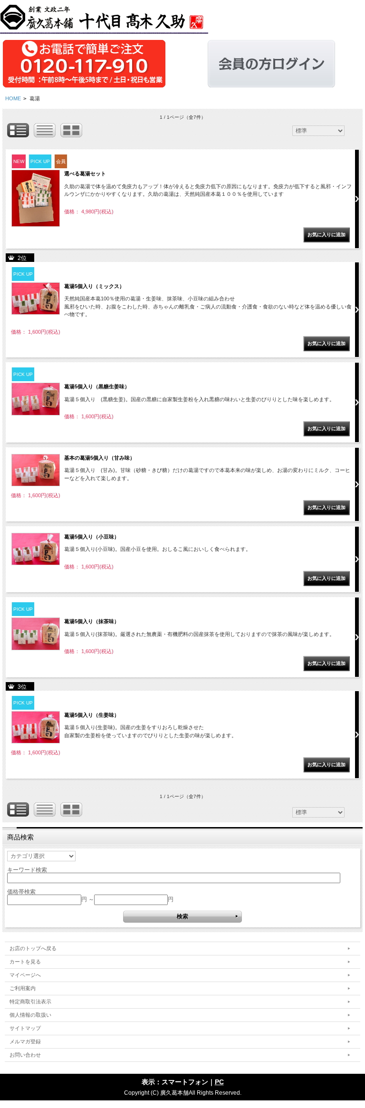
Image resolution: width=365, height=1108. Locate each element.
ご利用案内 (23, 988)
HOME (13, 98)
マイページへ (25, 975)
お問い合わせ (25, 1055)
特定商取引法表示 (30, 1001)
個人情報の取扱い (30, 1015)
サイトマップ (25, 1028)
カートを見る (25, 961)
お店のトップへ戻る (33, 948)
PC (219, 1082)
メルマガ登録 (25, 1041)
